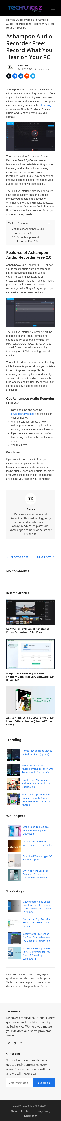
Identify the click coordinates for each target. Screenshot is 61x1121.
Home (10, 20)
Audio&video (24, 20)
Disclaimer (30, 1116)
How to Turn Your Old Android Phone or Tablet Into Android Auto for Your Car (37, 769)
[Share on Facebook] (14, 76)
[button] (53, 8)
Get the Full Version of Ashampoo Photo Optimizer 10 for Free (28, 630)
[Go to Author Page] (10, 66)
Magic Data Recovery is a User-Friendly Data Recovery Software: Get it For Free (30, 677)
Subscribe (44, 1082)
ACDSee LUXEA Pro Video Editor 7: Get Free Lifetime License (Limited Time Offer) (30, 721)
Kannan (23, 65)
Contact (26, 1111)
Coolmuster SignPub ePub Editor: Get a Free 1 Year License (37, 923)
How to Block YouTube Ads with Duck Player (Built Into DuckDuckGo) (36, 783)
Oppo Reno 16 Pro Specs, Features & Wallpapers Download (36, 830)
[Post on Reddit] (26, 76)
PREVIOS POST (19, 557)
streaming (45, 105)
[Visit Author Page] (30, 498)
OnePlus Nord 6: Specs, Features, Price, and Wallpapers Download (35, 874)
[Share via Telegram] (32, 76)
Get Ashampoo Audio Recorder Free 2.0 (29, 239)
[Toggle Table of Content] (48, 224)
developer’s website (22, 413)
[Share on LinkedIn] (20, 76)
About (14, 1111)
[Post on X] (8, 76)
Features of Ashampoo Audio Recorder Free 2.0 (27, 231)
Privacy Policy (42, 1111)
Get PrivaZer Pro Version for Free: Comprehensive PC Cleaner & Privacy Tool (36, 937)
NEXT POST (44, 557)
